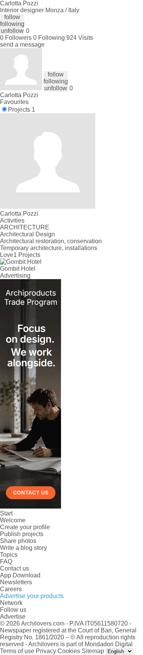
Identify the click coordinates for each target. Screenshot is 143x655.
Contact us (14, 568)
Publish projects (21, 534)
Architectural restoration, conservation (51, 241)
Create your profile (25, 527)
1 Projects (26, 255)
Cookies (69, 651)
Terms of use (17, 651)
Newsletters (16, 582)
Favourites (14, 102)
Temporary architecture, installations (48, 248)
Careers (11, 589)
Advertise (13, 616)
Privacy (46, 651)
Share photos (18, 541)
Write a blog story (23, 547)
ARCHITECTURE (24, 227)
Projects (21, 109)
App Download (20, 575)
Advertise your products (32, 596)
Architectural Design (27, 234)
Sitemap (93, 651)
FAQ (6, 561)
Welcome (13, 520)
